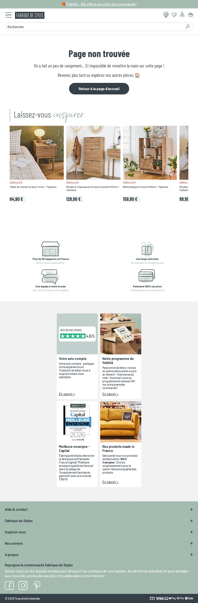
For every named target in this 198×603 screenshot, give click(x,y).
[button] (99, 509)
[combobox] (93, 27)
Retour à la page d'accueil (99, 88)
